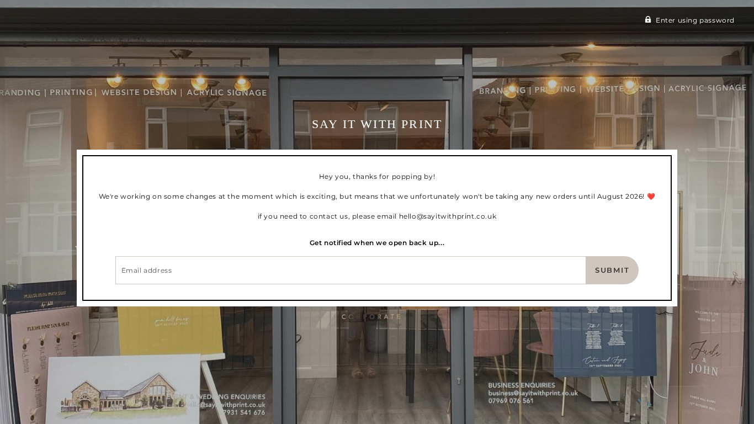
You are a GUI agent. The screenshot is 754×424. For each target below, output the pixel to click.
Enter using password (695, 20)
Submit (612, 270)
